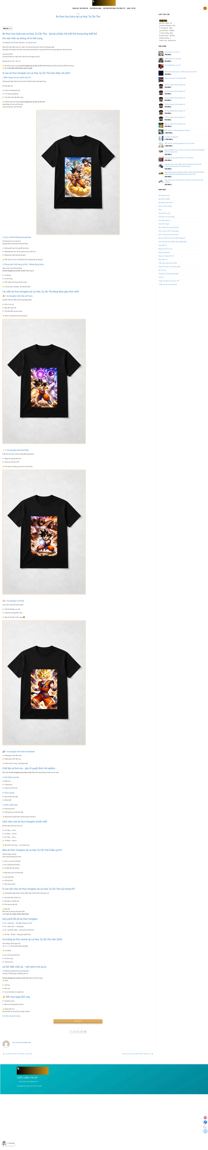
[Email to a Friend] (78, 1032)
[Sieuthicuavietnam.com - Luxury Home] (104, 3)
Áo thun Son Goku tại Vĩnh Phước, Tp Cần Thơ (136, 1054)
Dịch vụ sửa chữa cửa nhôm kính (169, 234)
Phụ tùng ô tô (121, 8)
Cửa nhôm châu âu (164, 220)
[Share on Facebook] (71, 1032)
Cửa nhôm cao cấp (164, 213)
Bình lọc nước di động (165, 206)
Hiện (10, 28)
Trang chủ (75, 8)
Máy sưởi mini (163, 259)
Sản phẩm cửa (84, 8)
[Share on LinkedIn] (85, 1032)
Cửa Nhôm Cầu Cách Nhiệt (167, 217)
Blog (78, 13)
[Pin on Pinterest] (81, 1032)
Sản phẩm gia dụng (95, 8)
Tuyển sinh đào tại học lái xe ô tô (169, 281)
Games (129, 8)
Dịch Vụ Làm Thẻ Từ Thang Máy (169, 231)
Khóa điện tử (163, 245)
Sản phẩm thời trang (109, 8)
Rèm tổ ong (162, 270)
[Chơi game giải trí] (205, 1118)
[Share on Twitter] (74, 1032)
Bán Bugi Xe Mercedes (166, 202)
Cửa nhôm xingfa (164, 224)
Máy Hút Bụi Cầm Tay (165, 249)
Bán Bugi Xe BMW (164, 199)
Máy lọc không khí (164, 252)
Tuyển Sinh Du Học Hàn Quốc (168, 284)
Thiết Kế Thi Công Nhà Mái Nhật (169, 273)
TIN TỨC (133, 8)
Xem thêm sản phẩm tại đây (11, 1016)
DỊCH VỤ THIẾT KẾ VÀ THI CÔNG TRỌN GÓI (172, 238)
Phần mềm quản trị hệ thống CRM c (170, 266)
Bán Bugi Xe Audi (164, 195)
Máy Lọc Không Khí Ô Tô (166, 256)
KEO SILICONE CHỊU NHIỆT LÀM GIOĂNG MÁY (173, 241)
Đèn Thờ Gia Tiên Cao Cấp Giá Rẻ (169, 227)
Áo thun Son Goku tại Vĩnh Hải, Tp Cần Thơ (18, 1054)
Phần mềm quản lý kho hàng (168, 263)
